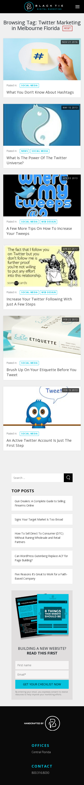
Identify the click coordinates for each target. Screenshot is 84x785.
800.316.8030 (40, 773)
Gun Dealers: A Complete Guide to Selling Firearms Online (40, 503)
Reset (67, 28)
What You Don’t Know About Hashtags (40, 92)
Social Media (29, 85)
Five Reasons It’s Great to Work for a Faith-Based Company (41, 576)
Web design (48, 221)
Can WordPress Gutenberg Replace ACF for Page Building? (41, 558)
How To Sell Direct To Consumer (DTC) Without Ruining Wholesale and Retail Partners (39, 537)
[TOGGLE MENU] (77, 6)
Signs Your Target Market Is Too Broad (39, 519)
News (24, 151)
